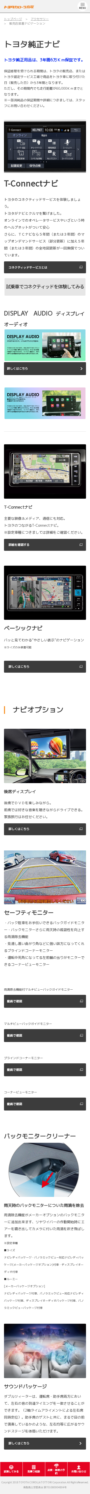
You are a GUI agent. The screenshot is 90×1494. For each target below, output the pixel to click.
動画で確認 (14, 1001)
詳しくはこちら (17, 368)
